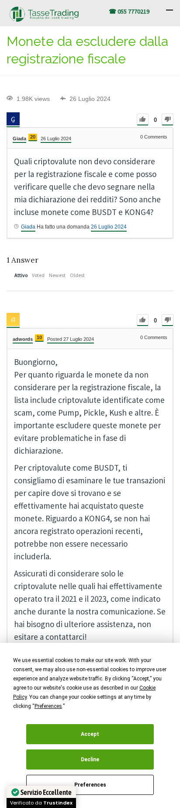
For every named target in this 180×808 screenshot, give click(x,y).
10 (39, 337)
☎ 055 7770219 (129, 11)
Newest (57, 275)
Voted (38, 275)
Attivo (21, 275)
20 (32, 136)
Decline (90, 759)
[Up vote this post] (143, 119)
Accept (90, 734)
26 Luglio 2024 (109, 227)
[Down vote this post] (167, 119)
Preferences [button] (48, 706)
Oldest (77, 275)
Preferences (90, 785)
